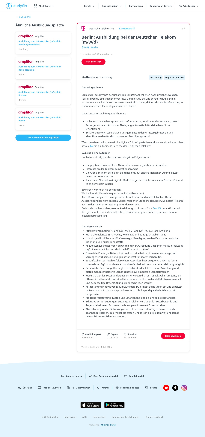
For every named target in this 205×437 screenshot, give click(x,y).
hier (92, 146)
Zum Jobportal (136, 376)
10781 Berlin (91, 47)
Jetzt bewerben (93, 61)
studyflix (20, 5)
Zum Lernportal (74, 376)
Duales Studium (110, 6)
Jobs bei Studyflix (52, 387)
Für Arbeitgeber (187, 6)
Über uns (27, 387)
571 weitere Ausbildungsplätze (43, 137)
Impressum (70, 417)
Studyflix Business (129, 387)
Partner (105, 387)
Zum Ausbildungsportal (105, 376)
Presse (153, 387)
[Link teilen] (183, 28)
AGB (84, 417)
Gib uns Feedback (154, 417)
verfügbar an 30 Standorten (95, 54)
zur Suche (25, 16)
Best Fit (157, 208)
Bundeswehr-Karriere (161, 6)
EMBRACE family (108, 424)
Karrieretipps (136, 6)
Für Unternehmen (81, 387)
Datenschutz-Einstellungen (125, 417)
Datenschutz (99, 417)
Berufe (88, 6)
